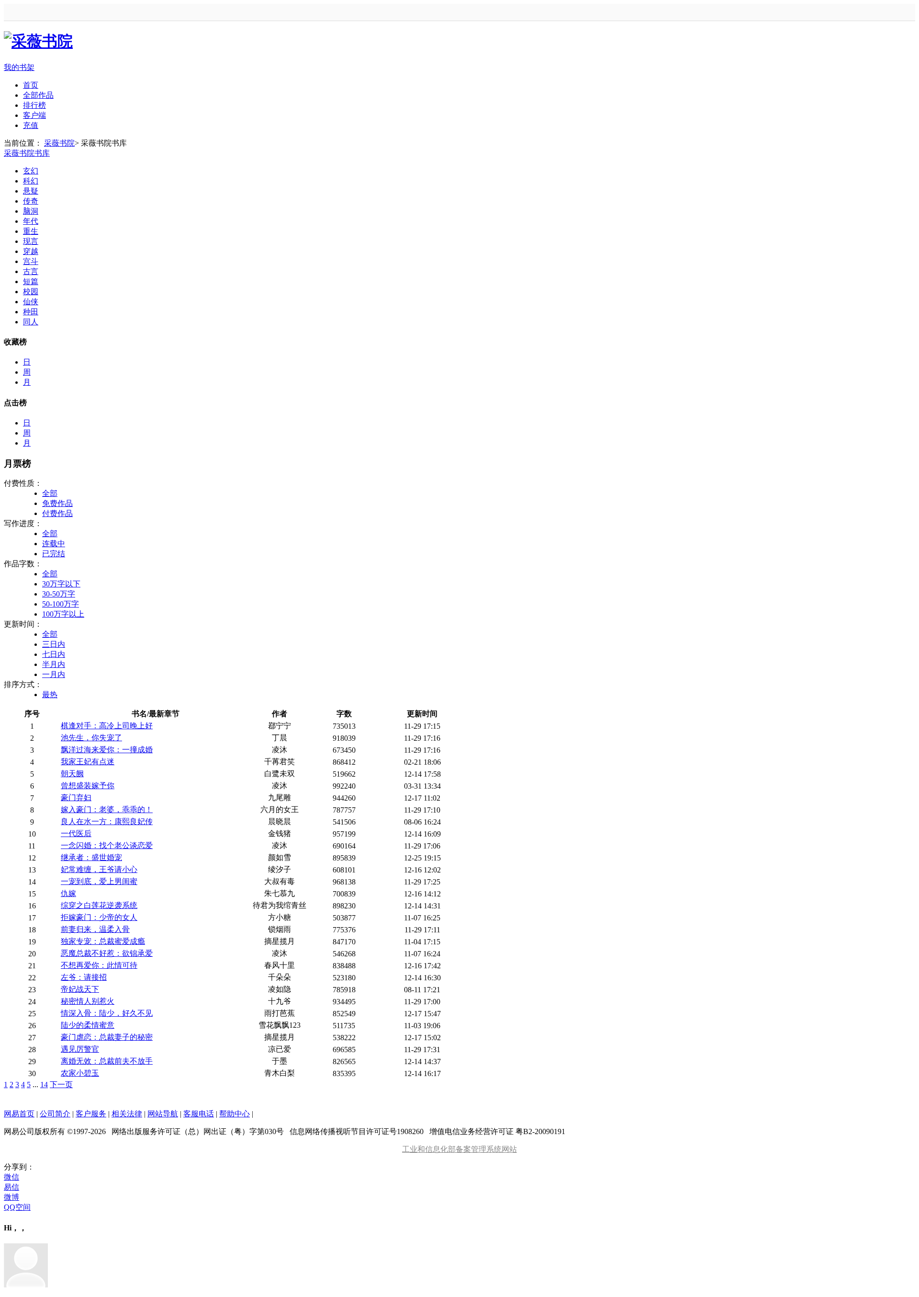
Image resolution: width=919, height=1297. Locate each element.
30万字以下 (61, 584)
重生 (30, 231)
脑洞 (30, 211)
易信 (11, 1187)
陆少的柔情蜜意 (87, 1025)
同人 (30, 322)
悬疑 (30, 191)
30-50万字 (58, 594)
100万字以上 (63, 614)
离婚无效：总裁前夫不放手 (107, 1061)
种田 (30, 312)
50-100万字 (60, 604)
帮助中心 (234, 1114)
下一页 (61, 1084)
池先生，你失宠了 (91, 738)
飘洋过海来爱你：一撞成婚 (107, 750)
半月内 (53, 664)
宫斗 (30, 261)
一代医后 (76, 833)
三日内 (53, 644)
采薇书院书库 (27, 153)
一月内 (53, 674)
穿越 (30, 251)
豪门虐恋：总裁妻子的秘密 (107, 1037)
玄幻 (30, 171)
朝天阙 (72, 773)
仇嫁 (68, 893)
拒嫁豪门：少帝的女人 (99, 917)
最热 (49, 694)
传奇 (30, 201)
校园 (30, 291)
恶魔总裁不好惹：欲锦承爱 (107, 953)
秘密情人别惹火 (87, 1001)
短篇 (30, 281)
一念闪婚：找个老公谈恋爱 (107, 845)
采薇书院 (59, 143)
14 (44, 1084)
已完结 (53, 554)
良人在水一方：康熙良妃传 (107, 821)
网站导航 (162, 1114)
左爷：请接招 (84, 977)
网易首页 (19, 1114)
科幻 (30, 181)
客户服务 (91, 1114)
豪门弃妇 (76, 797)
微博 (11, 1197)
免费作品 (57, 503)
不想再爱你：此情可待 (99, 965)
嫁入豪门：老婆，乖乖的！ (107, 809)
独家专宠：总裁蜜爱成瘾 (103, 941)
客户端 (34, 115)
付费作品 (57, 513)
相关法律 (127, 1114)
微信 (11, 1177)
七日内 (53, 654)
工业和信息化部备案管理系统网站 (459, 1149)
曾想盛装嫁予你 (87, 785)
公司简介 (55, 1114)
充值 (30, 125)
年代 (30, 221)
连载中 (53, 543)
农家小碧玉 (80, 1073)
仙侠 (30, 302)
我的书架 (19, 67)
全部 (49, 493)
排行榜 (34, 105)
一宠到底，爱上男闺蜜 (99, 881)
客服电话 (198, 1114)
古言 (30, 271)
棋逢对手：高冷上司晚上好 (107, 726)
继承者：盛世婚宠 (91, 857)
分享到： (19, 1167)
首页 (30, 85)
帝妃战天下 (80, 989)
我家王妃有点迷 (87, 762)
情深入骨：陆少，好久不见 (107, 1013)
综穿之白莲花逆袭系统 (99, 905)
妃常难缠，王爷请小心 (99, 869)
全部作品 (38, 95)
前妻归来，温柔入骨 (95, 929)
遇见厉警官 (80, 1049)
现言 (30, 241)
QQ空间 (17, 1207)
